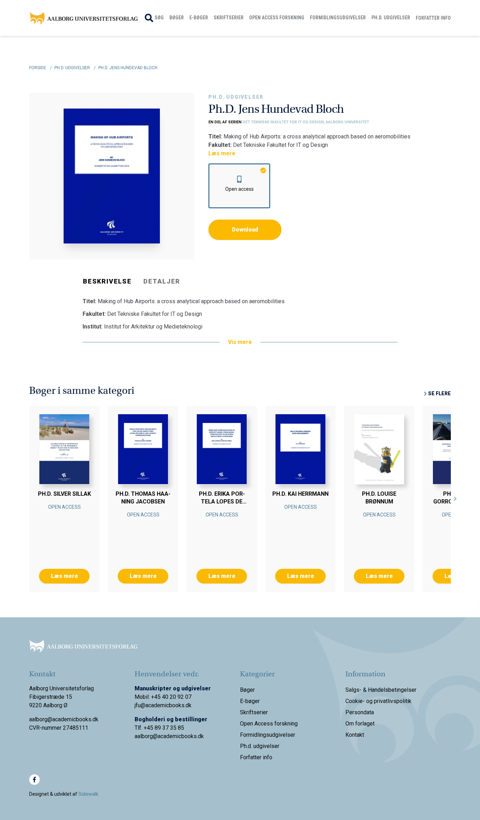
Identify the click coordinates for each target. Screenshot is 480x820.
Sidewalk (88, 794)
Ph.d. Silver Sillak (64, 493)
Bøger (176, 17)
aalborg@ (146, 736)
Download (245, 229)
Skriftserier (229, 17)
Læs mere (221, 153)
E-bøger (198, 17)
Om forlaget (360, 723)
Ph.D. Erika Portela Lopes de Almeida (222, 501)
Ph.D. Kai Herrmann (300, 493)
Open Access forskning (276, 17)
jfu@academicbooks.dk (163, 705)
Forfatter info (433, 18)
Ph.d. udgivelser (390, 17)
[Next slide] (455, 499)
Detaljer (161, 281)
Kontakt (354, 734)
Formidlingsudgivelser (338, 17)
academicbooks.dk (181, 736)
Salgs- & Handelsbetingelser (380, 689)
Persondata (359, 712)
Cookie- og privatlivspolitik (378, 701)
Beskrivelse (107, 281)
